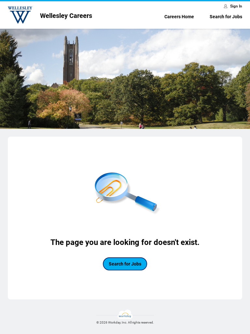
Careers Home (179, 16)
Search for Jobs (226, 16)
